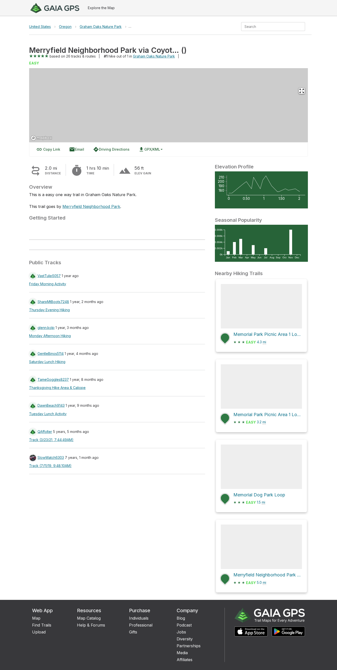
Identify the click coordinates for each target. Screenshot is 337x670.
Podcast (184, 625)
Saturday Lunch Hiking (47, 362)
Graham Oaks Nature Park (101, 26)
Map (36, 618)
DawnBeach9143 (51, 405)
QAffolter (44, 431)
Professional (140, 625)
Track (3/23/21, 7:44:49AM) (51, 440)
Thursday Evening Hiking (49, 310)
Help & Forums (91, 625)
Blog (181, 618)
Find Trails (41, 625)
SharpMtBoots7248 (53, 302)
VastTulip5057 (49, 276)
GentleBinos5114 (50, 353)
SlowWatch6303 (50, 457)
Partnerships (189, 645)
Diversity (185, 638)
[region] (168, 105)
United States (40, 26)
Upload (39, 631)
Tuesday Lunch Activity (48, 414)
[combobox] (269, 26)
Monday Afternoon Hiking (50, 336)
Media (182, 652)
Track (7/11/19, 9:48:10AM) (50, 466)
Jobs (181, 631)
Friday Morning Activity (47, 284)
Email (76, 149)
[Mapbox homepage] (41, 138)
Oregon (65, 26)
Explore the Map (101, 8)
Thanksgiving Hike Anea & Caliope (57, 388)
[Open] (302, 26)
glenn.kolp (46, 327)
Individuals (139, 618)
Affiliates (184, 659)
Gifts (133, 631)
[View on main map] (302, 91)
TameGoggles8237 (53, 379)
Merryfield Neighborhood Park (91, 206)
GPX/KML (149, 149)
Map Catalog (89, 618)
